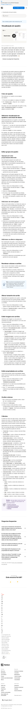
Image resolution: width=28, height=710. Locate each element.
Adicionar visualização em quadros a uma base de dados (12, 116)
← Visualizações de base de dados (9, 12)
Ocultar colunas (7, 397)
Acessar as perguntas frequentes (11, 59)
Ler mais (4, 657)
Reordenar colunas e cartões (11, 263)
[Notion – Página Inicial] (14, 665)
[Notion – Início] (2, 8)
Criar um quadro (7, 94)
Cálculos (5, 416)
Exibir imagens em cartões (11, 316)
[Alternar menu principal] (26, 7)
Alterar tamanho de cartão (11, 295)
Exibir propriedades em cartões (12, 371)
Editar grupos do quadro (10, 152)
